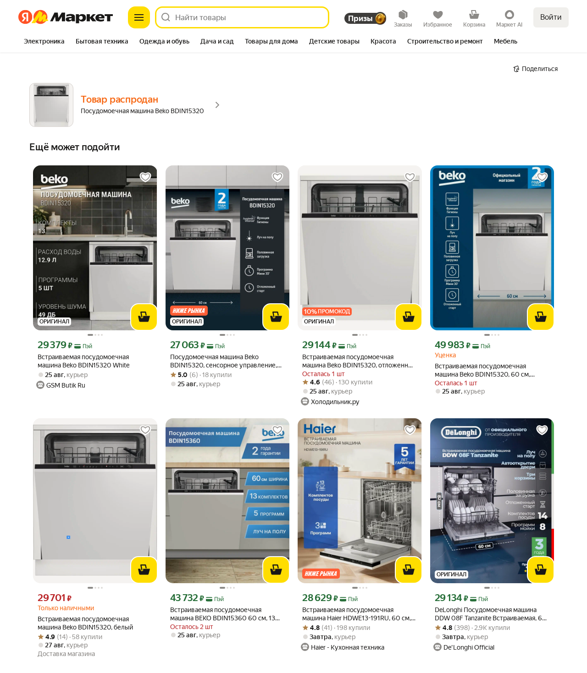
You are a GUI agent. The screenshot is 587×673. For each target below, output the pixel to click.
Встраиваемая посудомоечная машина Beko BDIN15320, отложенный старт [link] (359, 361)
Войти (551, 17)
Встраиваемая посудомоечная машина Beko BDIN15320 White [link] (83, 361)
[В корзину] (144, 317)
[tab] (44, 42)
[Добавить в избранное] (145, 177)
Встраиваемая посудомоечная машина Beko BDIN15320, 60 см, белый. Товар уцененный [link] (482, 370)
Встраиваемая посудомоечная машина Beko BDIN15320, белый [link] (85, 623)
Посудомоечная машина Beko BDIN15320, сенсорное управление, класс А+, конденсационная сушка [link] (223, 361)
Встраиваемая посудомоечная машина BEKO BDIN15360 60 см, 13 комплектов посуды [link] (222, 614)
